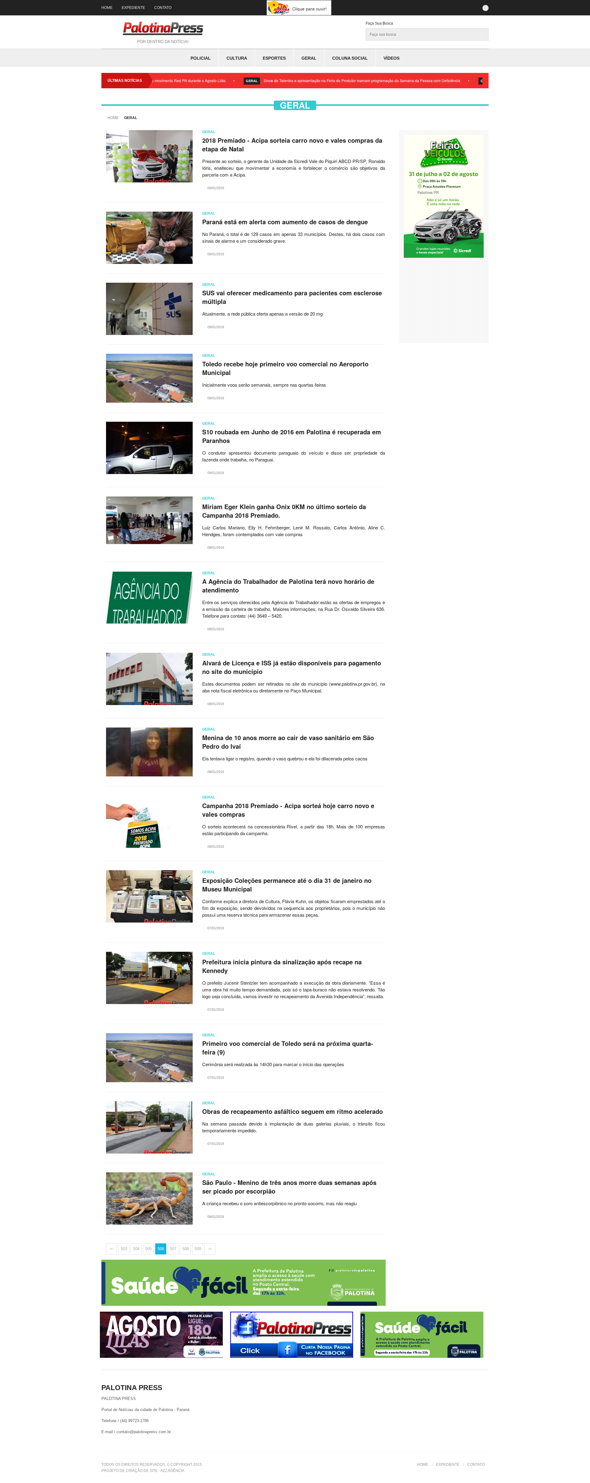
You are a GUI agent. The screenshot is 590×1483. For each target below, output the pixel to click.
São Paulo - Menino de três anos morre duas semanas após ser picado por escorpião (289, 1186)
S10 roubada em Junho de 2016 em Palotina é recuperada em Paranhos (291, 436)
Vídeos (391, 58)
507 (173, 1248)
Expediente (133, 8)
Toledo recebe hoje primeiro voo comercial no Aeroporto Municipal (285, 368)
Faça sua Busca (379, 23)
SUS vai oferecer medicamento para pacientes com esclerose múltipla (292, 297)
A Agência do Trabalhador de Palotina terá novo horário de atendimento (288, 585)
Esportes (274, 58)
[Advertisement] (450, 299)
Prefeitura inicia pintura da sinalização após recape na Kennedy (282, 966)
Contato (162, 8)
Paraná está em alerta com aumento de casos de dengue (285, 221)
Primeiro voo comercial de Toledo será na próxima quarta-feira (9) (287, 1047)
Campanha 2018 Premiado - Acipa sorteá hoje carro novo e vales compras (288, 810)
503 (124, 1248)
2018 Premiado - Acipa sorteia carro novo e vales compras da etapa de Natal (292, 144)
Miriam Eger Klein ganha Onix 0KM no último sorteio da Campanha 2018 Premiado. (284, 511)
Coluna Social (350, 58)
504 (136, 1248)
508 (185, 1248)
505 (148, 1248)
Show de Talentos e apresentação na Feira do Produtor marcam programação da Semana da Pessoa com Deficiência (322, 80)
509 (198, 1248)
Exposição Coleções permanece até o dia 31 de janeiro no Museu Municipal (287, 884)
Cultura (236, 58)
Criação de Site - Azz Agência (155, 1471)
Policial (201, 58)
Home (106, 8)
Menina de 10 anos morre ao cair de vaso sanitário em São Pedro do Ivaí (288, 742)
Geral (309, 58)
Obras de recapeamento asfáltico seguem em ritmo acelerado (292, 1111)
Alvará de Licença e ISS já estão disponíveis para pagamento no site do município (291, 667)
